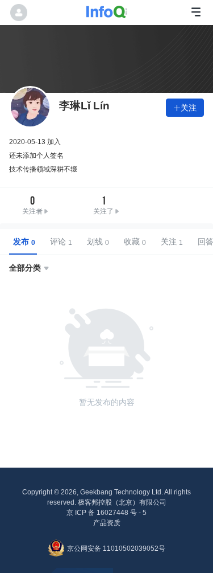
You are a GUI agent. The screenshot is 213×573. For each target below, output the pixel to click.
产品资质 (106, 523)
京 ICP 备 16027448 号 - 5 (106, 513)
